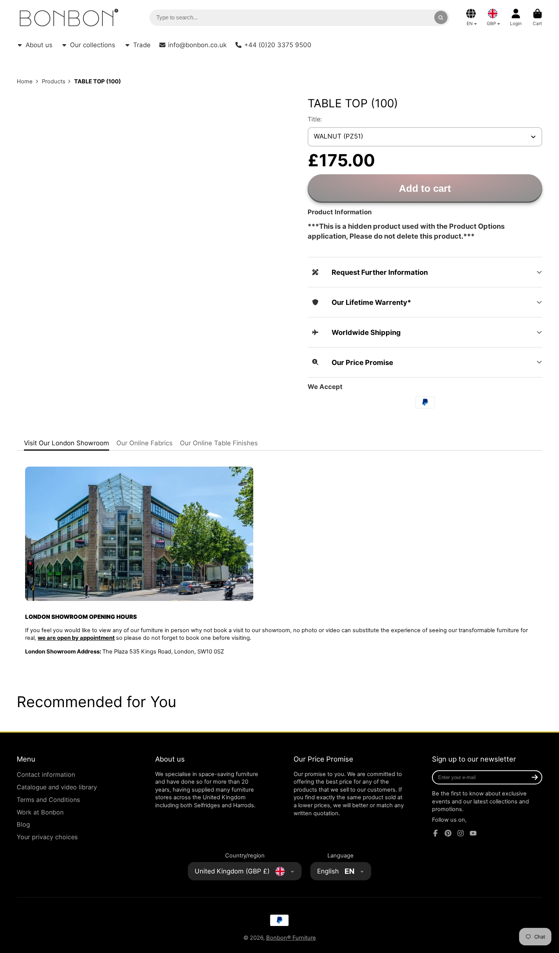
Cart (537, 17)
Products (53, 81)
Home (25, 81)
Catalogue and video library (57, 787)
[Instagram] (460, 833)
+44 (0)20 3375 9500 (277, 45)
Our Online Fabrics (144, 443)
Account (516, 17)
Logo (69, 17)
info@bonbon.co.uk (197, 45)
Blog (23, 824)
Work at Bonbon (40, 812)
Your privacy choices (47, 837)
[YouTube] (473, 833)
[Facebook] (435, 833)
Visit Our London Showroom (66, 443)
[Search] (441, 17)
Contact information (46, 774)
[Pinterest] (448, 833)
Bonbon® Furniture (291, 937)
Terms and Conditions (48, 799)
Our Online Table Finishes (219, 443)
